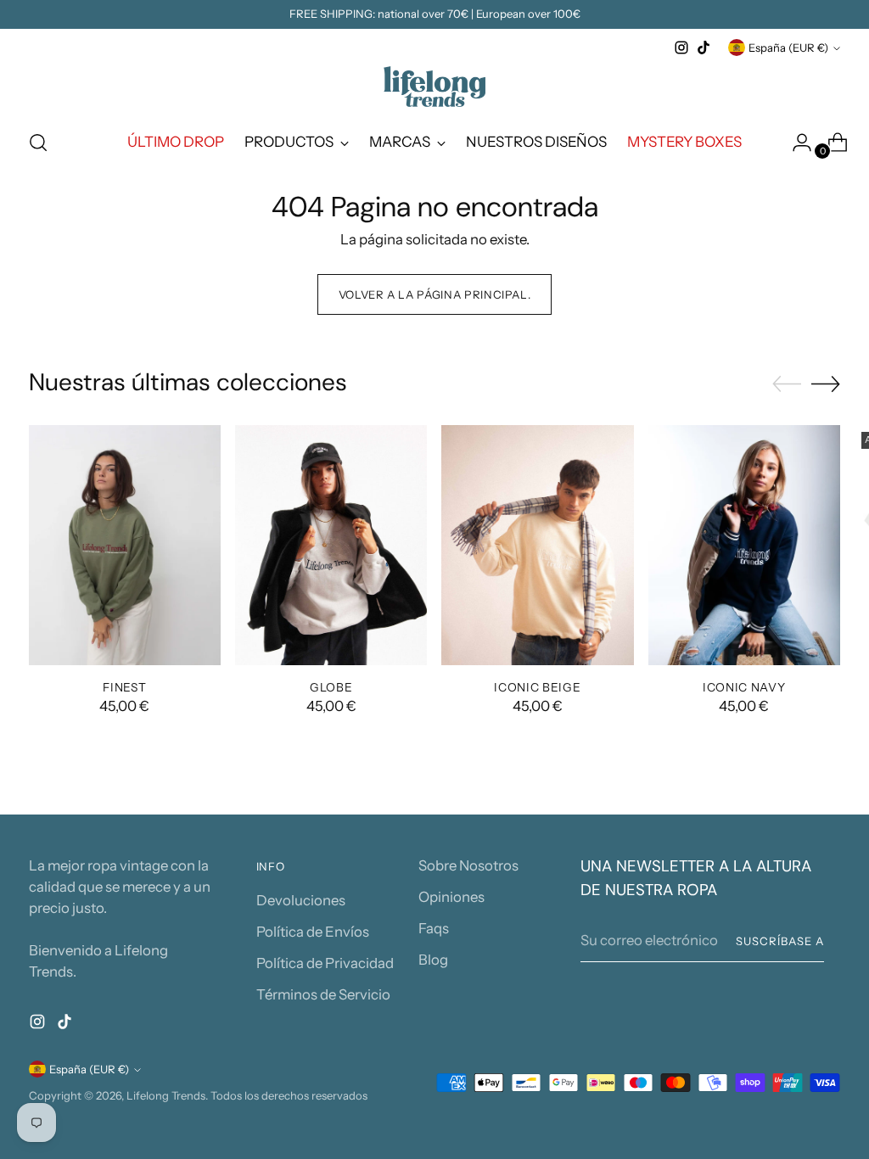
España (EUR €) (788, 47)
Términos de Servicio (323, 994)
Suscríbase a (780, 941)
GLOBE (331, 687)
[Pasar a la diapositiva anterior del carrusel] (786, 384)
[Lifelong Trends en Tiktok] (703, 47)
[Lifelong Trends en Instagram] (681, 47)
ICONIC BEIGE (537, 687)
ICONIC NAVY (744, 687)
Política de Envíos (312, 931)
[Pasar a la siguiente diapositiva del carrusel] (825, 383)
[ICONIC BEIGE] (537, 545)
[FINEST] (125, 545)
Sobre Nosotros (468, 865)
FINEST (124, 687)
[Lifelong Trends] (434, 86)
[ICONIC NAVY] (744, 545)
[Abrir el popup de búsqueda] (38, 143)
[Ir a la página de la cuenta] (795, 143)
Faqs (433, 928)
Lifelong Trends (165, 1095)
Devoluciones (300, 900)
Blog (433, 959)
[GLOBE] (331, 545)
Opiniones (451, 896)
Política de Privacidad (325, 963)
